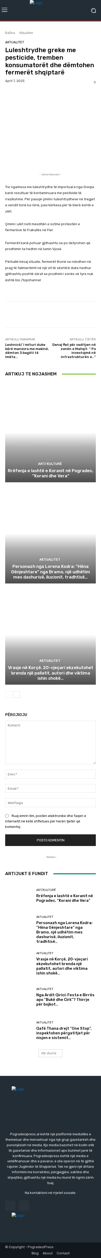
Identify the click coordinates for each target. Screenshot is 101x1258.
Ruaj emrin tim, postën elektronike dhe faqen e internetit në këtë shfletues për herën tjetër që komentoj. (45, 821)
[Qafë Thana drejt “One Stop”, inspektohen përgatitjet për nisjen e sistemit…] (18, 1030)
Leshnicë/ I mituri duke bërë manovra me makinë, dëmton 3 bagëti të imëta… (27, 351)
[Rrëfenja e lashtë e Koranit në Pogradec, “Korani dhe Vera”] (50, 432)
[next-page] (16, 694)
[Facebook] (10, 96)
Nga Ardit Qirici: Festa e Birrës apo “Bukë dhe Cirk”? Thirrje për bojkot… (65, 1000)
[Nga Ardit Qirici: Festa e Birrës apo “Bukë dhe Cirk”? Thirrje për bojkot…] (18, 997)
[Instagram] (24, 1206)
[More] (58, 96)
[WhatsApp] (46, 96)
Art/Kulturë (50, 463)
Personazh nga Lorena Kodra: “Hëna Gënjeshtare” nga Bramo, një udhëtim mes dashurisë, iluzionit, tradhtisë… (50, 572)
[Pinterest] (34, 96)
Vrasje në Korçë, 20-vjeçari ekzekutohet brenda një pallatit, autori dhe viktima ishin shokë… (50, 673)
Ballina (10, 33)
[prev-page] (8, 694)
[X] (22, 96)
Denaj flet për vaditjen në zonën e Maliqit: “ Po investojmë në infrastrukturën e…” (74, 351)
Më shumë (48, 1053)
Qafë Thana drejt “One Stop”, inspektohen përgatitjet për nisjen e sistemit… (64, 1033)
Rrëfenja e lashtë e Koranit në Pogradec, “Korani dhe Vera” (50, 473)
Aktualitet (26, 33)
